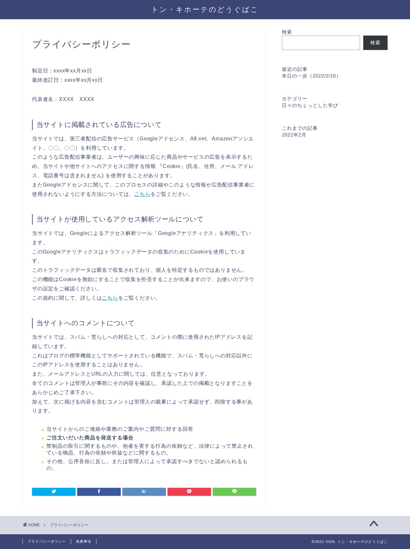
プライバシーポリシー (47, 541)
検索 (287, 32)
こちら (142, 194)
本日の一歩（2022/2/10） (311, 76)
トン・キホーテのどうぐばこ (205, 9)
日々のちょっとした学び (310, 105)
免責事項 (83, 541)
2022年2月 (294, 134)
